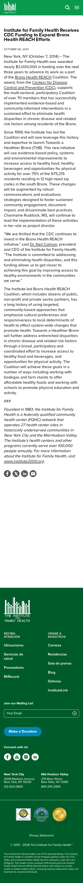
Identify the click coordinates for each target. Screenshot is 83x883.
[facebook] (7, 759)
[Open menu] (77, 7)
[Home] (10, 7)
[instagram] (26, 759)
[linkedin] (35, 759)
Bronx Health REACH (33, 77)
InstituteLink (58, 690)
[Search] (67, 7)
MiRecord (11, 676)
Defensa (54, 681)
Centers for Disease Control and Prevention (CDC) (35, 84)
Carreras (54, 645)
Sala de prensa (59, 663)
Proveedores (14, 667)
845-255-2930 (51, 786)
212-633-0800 (13, 786)
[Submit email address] (74, 714)
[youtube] (17, 759)
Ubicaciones (14, 645)
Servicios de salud (13, 656)
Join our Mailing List (18, 703)
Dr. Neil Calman (43, 244)
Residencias (57, 654)
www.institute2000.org (24, 461)
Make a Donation (23, 731)
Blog (51, 672)
